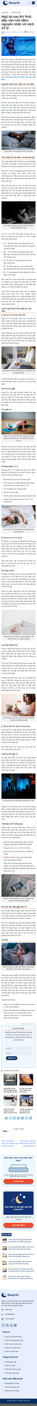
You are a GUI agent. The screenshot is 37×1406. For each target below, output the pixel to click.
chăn (7, 591)
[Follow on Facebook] (3, 1325)
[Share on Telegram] (30, 1118)
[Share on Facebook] (10, 1118)
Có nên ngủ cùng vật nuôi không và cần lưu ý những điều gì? (27, 1143)
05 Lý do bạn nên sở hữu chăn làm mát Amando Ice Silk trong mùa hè (21, 1270)
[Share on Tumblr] (26, 1118)
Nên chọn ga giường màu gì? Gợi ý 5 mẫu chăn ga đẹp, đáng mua (21, 1255)
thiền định (22, 318)
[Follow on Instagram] (7, 1325)
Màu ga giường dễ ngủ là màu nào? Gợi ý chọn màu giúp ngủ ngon (21, 1248)
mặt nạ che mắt (16, 848)
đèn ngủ (10, 863)
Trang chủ (4, 12)
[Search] (29, 3)
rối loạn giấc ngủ (13, 108)
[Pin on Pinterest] (18, 1118)
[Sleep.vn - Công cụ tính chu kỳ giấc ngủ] (11, 3)
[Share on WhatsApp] (6, 1118)
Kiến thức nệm (16, 12)
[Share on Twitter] (14, 1118)
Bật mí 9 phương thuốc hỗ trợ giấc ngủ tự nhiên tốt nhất (9, 1143)
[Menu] (33, 3)
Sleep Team (19, 32)
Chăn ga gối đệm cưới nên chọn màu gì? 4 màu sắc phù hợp (19, 1262)
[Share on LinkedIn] (22, 1118)
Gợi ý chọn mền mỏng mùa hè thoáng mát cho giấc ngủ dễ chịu (20, 1277)
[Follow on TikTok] (11, 1325)
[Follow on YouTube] (15, 1325)
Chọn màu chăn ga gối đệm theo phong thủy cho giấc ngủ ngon (20, 1240)
